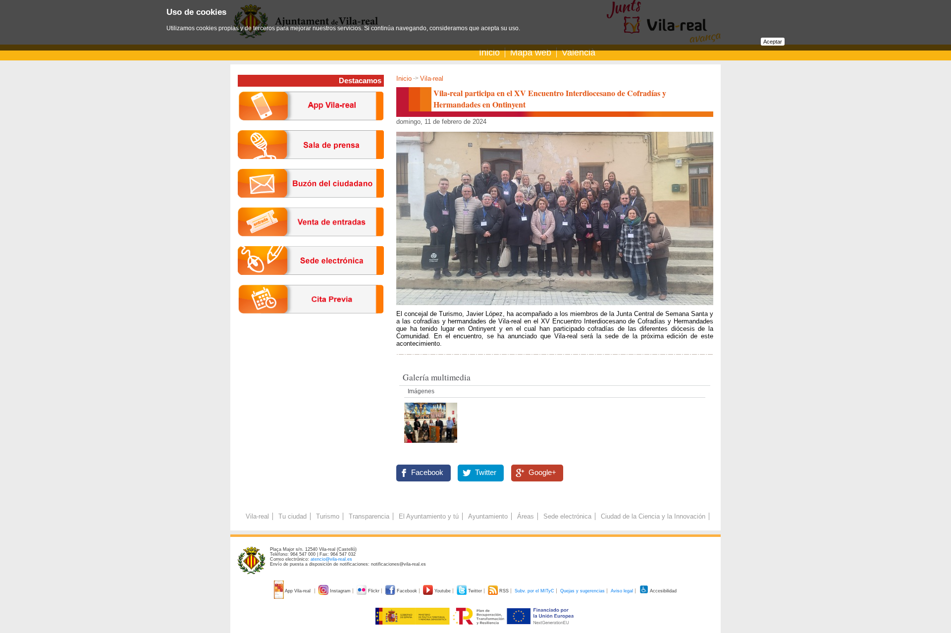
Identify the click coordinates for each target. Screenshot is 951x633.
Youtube (442, 590)
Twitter (485, 472)
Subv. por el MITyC (534, 590)
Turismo (327, 516)
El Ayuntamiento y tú (429, 516)
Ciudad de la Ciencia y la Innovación (653, 516)
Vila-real (431, 78)
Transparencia (369, 516)
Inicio (489, 52)
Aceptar (772, 42)
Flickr (374, 590)
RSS (504, 590)
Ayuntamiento (488, 516)
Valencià (578, 52)
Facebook (427, 472)
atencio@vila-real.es (331, 559)
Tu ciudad (292, 516)
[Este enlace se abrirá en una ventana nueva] (311, 282)
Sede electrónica (567, 516)
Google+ (542, 472)
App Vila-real (298, 590)
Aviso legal (622, 590)
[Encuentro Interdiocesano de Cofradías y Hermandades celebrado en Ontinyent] (430, 445)
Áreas (525, 516)
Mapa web (530, 52)
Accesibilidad (663, 590)
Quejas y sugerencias (582, 590)
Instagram (340, 590)
